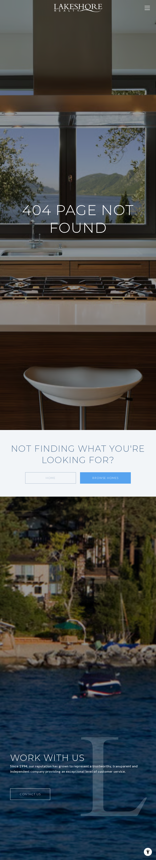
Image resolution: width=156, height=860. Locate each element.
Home (50, 478)
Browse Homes (105, 478)
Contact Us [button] (30, 794)
